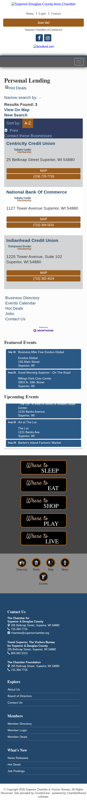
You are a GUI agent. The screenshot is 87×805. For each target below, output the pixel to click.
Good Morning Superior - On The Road (44, 372)
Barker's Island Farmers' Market (39, 441)
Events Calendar (20, 303)
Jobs (9, 313)
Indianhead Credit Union (32, 240)
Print (14, 130)
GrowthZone (42, 793)
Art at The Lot (27, 420)
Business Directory (22, 298)
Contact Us (15, 319)
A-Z (27, 123)
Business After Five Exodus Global (41, 352)
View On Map (17, 110)
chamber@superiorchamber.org (29, 632)
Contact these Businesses (28, 136)
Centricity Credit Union (30, 143)
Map (43, 170)
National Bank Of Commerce (36, 192)
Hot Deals (18, 87)
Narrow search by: (20, 97)
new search (15, 115)
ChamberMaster (76, 793)
